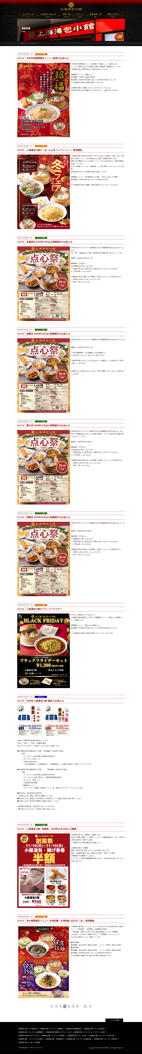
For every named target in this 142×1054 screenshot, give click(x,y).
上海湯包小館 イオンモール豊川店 (105, 1039)
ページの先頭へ (115, 1020)
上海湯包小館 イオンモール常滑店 (52, 1035)
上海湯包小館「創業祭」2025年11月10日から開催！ (52, 829)
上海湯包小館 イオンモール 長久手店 (101, 1035)
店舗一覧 (66, 15)
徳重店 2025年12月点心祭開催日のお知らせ (48, 334)
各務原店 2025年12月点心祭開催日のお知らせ (49, 242)
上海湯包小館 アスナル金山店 (94, 1029)
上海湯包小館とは (48, 15)
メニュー (80, 15)
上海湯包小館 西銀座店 (73, 1029)
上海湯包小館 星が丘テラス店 (28, 1035)
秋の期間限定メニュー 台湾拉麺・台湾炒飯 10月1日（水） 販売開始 (60, 920)
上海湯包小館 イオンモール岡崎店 (51, 1029)
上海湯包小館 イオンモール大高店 (30, 1039)
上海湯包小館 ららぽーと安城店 (29, 1042)
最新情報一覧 (95, 15)
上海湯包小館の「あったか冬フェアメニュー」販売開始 (54, 150)
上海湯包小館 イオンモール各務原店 (78, 1039)
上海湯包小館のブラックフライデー (44, 609)
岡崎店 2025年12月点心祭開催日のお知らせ (48, 517)
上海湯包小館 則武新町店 (54, 1039)
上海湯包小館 (71, 6)
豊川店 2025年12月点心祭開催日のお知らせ (48, 425)
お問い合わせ (113, 15)
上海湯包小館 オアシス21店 (76, 1035)
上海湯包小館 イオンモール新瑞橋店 (30, 1032)
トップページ (28, 15)
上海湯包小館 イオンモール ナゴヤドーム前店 (89, 1032)
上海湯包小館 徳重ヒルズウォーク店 (58, 1032)
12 (85, 1006)
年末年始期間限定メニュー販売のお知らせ (48, 58)
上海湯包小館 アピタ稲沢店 (27, 1029)
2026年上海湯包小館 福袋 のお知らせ (45, 701)
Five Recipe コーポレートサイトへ (31, 1047)
